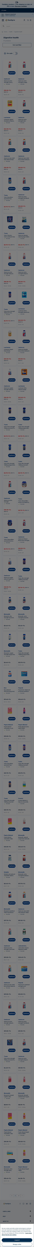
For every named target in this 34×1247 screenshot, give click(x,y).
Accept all (17, 1240)
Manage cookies (17, 1244)
